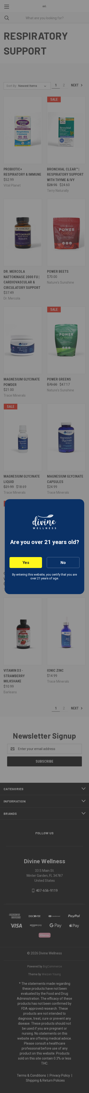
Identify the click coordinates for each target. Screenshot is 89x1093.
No (63, 562)
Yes (26, 562)
